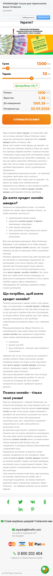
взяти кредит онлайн (19, 247)
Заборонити (28, 17)
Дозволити (43, 17)
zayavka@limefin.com (28, 529)
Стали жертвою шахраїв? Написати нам (28, 521)
